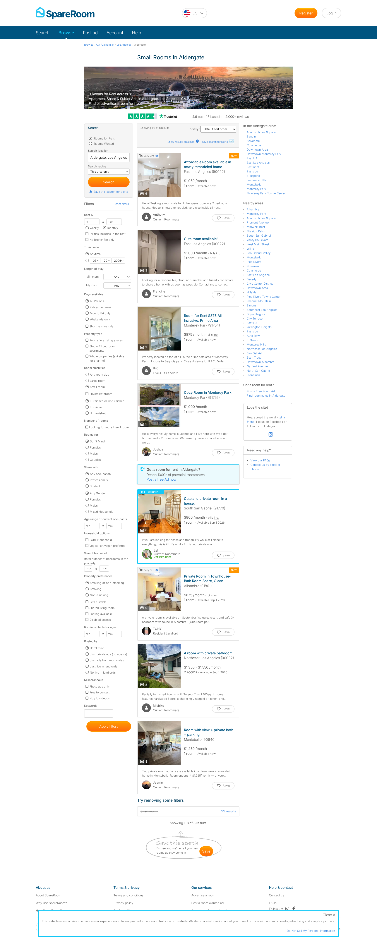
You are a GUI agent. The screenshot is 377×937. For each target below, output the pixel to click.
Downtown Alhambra (260, 362)
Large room (97, 380)
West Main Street (258, 244)
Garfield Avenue (257, 366)
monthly (112, 228)
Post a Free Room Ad (261, 391)
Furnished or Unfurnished (107, 401)
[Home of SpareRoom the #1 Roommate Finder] (65, 13)
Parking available (100, 613)
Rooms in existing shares (106, 340)
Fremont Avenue (258, 222)
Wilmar (251, 248)
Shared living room (102, 608)
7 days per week (100, 307)
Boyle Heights (256, 314)
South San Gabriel (259, 235)
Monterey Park (256, 189)
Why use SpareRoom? (51, 903)
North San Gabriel (259, 370)
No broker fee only (101, 239)
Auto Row (253, 335)
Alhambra (253, 209)
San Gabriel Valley (259, 253)
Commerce (254, 145)
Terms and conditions (128, 895)
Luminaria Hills (256, 180)
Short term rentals (101, 326)
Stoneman (253, 375)
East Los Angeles (258, 162)
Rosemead (253, 266)
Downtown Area (257, 149)
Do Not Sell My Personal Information (311, 930)
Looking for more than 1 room (109, 427)
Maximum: (93, 285)
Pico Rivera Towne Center (264, 296)
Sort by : (195, 129)
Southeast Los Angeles (262, 309)
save (206, 851)
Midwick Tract (256, 227)
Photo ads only (99, 686)
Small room (97, 387)
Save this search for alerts (111, 191)
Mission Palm (255, 231)
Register (306, 13)
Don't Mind (97, 441)
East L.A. (252, 158)
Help (136, 32)
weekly (94, 228)
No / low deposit (100, 698)
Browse (66, 32)
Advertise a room (203, 895)
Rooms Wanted (103, 143)
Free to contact (99, 692)
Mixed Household (101, 511)
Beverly (251, 279)
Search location (98, 150)
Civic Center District (260, 283)
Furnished (96, 407)
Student (95, 486)
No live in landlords (103, 672)
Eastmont (253, 167)
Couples (95, 459)
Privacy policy (123, 903)
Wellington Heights (259, 327)
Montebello (254, 184)
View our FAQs (260, 460)
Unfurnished (98, 413)
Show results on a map (181, 141)
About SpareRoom (48, 895)
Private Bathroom (100, 393)
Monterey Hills (256, 344)
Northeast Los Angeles (262, 349)
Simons (252, 305)
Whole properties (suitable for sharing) (106, 358)
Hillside (251, 292)
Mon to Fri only (100, 313)
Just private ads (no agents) (108, 654)
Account (114, 32)
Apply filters (108, 726)
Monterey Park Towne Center (266, 193)
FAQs (272, 903)
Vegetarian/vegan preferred (107, 545)
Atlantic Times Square (261, 132)
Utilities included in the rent (107, 234)
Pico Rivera (254, 261)
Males (94, 453)
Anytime (95, 254)
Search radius (97, 166)
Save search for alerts (215, 141)
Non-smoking (99, 595)
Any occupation (100, 474)
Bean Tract (254, 357)
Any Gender (98, 493)
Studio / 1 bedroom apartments (102, 348)
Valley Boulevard (258, 240)
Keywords (90, 706)
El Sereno (253, 340)
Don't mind (97, 648)
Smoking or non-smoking (107, 583)
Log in (331, 13)
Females (95, 447)
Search (43, 32)
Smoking (95, 589)
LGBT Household (100, 540)
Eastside (252, 171)
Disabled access (100, 619)
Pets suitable (97, 602)
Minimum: (92, 276)
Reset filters (121, 204)
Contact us (276, 895)
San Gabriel (254, 353)
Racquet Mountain (259, 301)
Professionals (99, 480)
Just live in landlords (103, 666)
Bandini (252, 136)
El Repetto (253, 175)
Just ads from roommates (107, 660)
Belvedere (253, 141)
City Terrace (254, 318)
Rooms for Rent (104, 138)
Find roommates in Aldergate (266, 395)
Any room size (99, 374)
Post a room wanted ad (207, 903)
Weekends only (100, 319)
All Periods (97, 301)
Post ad (90, 32)
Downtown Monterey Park (264, 154)
